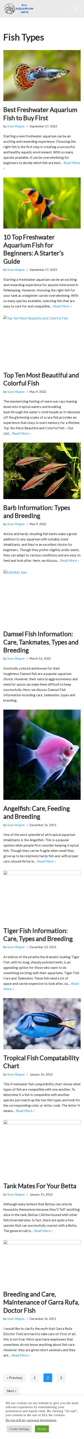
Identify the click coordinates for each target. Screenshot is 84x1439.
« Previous (14, 1378)
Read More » (62, 306)
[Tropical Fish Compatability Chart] (42, 1023)
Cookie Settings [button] (19, 1429)
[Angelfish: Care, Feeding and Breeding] (42, 755)
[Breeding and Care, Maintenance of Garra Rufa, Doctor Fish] (42, 1263)
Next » (11, 1391)
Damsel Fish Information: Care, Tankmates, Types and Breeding (41, 642)
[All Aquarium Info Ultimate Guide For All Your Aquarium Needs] (19, 8)
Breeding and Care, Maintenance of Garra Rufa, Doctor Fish (41, 1302)
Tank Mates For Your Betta (39, 1186)
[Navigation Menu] (75, 9)
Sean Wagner (16, 126)
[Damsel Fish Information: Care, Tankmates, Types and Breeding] (42, 597)
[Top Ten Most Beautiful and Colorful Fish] (42, 341)
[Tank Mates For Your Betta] (42, 1148)
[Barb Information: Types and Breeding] (42, 471)
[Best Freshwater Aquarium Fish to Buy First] (42, 75)
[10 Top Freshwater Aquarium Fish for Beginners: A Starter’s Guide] (42, 203)
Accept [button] (42, 1429)
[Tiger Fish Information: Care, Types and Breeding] (42, 896)
